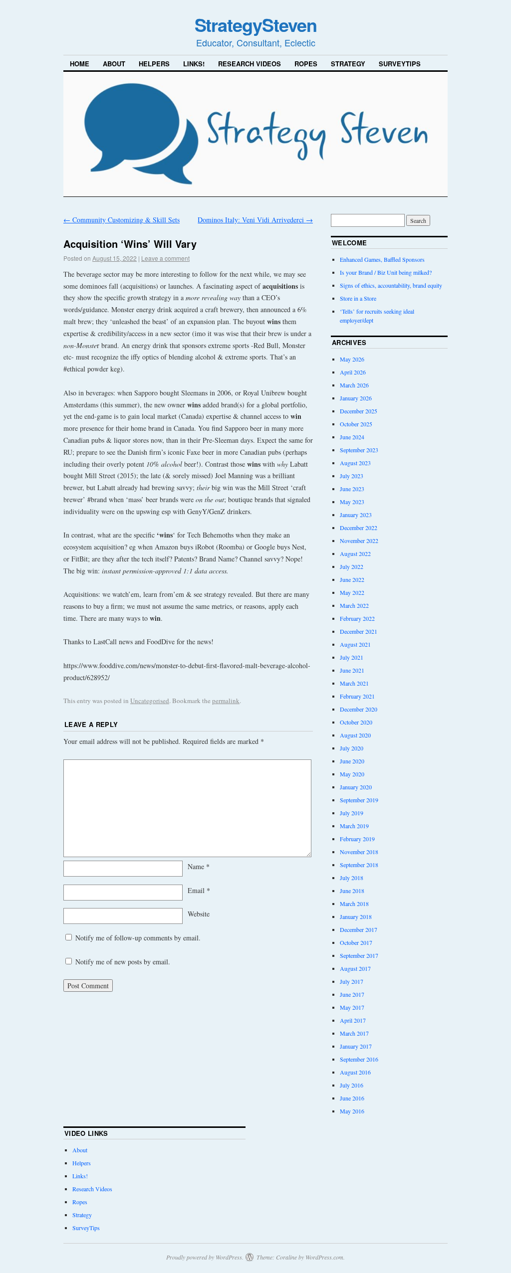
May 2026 (352, 359)
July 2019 (351, 813)
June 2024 (352, 437)
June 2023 (352, 489)
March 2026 (354, 385)
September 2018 (359, 865)
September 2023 (359, 450)
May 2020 (352, 774)
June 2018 (352, 891)
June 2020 (352, 761)
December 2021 (358, 631)
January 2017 (356, 1046)
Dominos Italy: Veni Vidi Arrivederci (255, 219)
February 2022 (357, 618)
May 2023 (352, 502)
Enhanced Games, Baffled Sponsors (382, 259)
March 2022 (354, 605)
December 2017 (358, 929)
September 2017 (359, 955)
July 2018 (351, 878)
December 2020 (358, 709)
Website (199, 913)
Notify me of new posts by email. (122, 961)
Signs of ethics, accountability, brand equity (391, 285)
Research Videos (249, 63)
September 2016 (359, 1059)
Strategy (348, 63)
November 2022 (359, 541)
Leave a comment (165, 258)
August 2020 (355, 735)
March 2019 (354, 826)
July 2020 (351, 748)
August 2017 (355, 968)
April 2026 (353, 372)
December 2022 (358, 528)
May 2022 (352, 592)
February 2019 (357, 839)
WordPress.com (324, 1257)
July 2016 (351, 1085)
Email (199, 890)
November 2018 (359, 852)
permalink (226, 700)
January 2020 (356, 787)
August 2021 (355, 644)
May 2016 (352, 1111)
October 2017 (356, 942)
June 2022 (352, 579)
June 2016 (352, 1098)
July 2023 (351, 476)
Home (79, 63)
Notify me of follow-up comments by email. (138, 937)
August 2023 (355, 463)
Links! (194, 63)
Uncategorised (149, 700)
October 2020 (356, 722)
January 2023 (356, 515)
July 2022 (351, 566)
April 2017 (353, 1020)
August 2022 (355, 553)
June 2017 (352, 994)
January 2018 (356, 916)
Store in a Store (358, 298)
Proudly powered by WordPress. (205, 1257)
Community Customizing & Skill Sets (121, 219)
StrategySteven (256, 24)
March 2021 (354, 683)
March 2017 (354, 1033)
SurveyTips (400, 63)
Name (199, 866)
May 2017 (352, 1007)
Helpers (154, 63)
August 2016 (355, 1072)
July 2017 (351, 981)
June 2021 (352, 670)
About (114, 63)
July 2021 (351, 657)
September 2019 (359, 800)
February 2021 (357, 696)
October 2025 (356, 424)
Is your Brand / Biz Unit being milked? (386, 272)
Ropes (305, 63)
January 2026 (356, 398)
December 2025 (358, 411)
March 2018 (354, 904)
